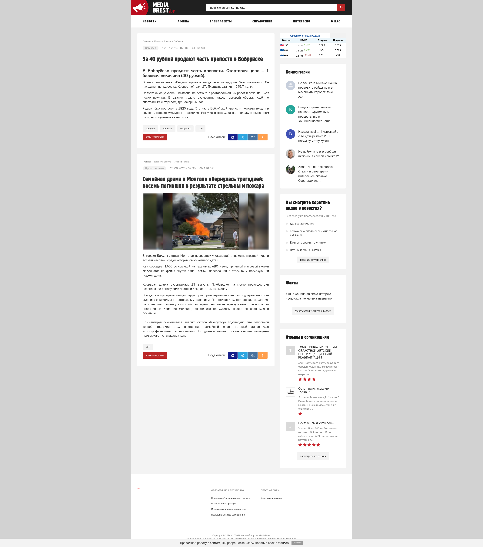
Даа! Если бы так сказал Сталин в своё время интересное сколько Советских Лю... (316, 173)
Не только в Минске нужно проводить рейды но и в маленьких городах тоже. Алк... (317, 90)
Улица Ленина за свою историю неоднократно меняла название (309, 296)
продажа (150, 128)
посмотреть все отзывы (313, 456)
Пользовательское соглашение (228, 514)
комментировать (155, 137)
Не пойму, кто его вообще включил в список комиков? (318, 154)
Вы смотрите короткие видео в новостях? (308, 205)
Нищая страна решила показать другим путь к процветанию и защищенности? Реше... (315, 114)
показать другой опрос (313, 259)
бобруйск (185, 128)
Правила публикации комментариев (230, 498)
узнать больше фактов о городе (313, 311)
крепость (167, 128)
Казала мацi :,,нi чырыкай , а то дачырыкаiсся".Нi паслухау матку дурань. (318, 136)
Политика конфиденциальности (228, 509)
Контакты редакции (271, 498)
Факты (292, 283)
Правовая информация (223, 503)
